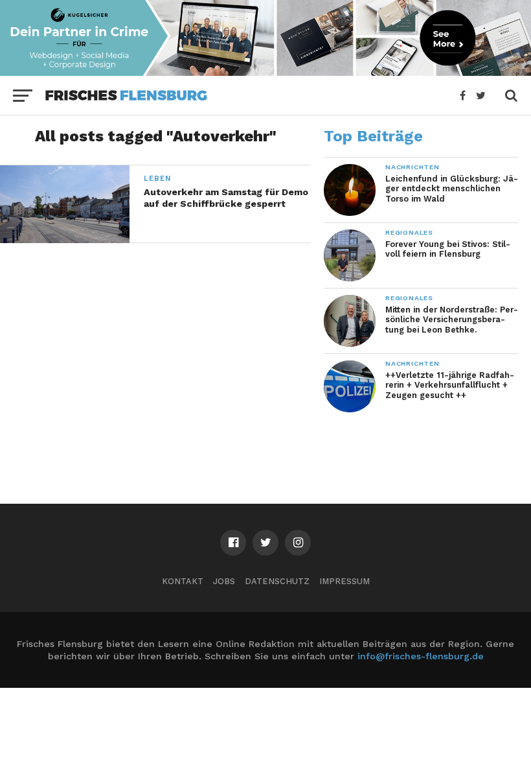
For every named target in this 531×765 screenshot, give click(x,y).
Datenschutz (277, 581)
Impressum (344, 581)
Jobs (224, 581)
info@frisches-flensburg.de (420, 656)
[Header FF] (265, 71)
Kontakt (182, 581)
